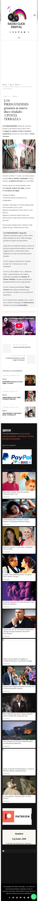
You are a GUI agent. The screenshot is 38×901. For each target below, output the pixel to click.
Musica (15, 96)
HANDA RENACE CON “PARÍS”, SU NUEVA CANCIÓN (12, 398)
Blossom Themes (11, 893)
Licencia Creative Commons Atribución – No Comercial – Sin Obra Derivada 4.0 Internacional (18, 436)
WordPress (28, 893)
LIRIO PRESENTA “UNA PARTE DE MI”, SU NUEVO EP (11, 414)
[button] (34, 897)
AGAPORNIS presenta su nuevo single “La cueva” (12, 382)
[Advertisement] (19, 61)
